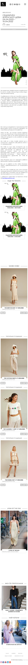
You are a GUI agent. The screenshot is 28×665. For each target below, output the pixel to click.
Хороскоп (8, 12)
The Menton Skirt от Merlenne (14, 308)
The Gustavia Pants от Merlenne (14, 378)
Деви (4, 12)
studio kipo (25, 659)
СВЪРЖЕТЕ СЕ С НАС (19, 655)
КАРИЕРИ (13, 653)
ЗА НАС (7, 653)
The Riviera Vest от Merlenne (14, 480)
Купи (2, 312)
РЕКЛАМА (20, 653)
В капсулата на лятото (14, 644)
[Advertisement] (14, 116)
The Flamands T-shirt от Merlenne (14, 429)
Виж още (24, 312)
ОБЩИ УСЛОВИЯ (8, 655)
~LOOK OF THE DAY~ (14, 550)
